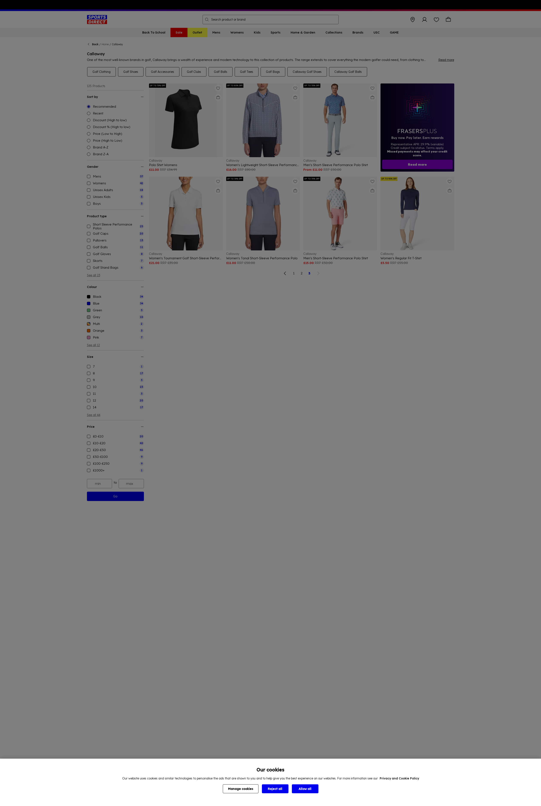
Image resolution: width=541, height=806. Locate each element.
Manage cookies (240, 789)
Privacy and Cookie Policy (399, 778)
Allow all (305, 789)
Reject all (275, 789)
